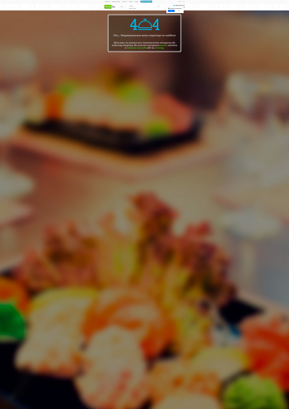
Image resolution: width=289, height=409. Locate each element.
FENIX (134, 8)
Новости (124, 1)
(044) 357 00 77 (180, 5)
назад (163, 45)
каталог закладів (137, 47)
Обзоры (131, 1)
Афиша (136, 1)
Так (171, 10)
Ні (178, 10)
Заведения (107, 1)
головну (159, 47)
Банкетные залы (116, 1)
